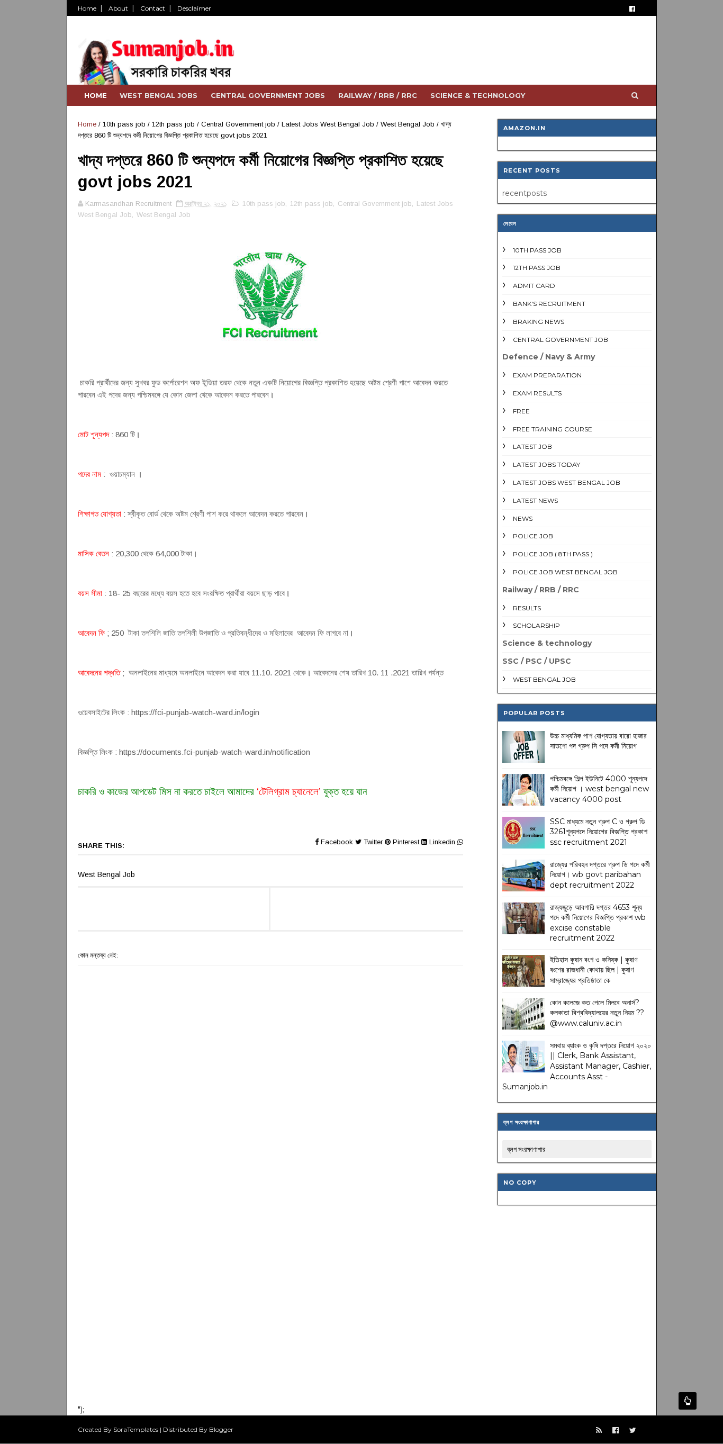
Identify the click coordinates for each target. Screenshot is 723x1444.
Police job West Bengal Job (565, 572)
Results (527, 608)
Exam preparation (547, 375)
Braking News (538, 322)
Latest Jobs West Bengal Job (328, 124)
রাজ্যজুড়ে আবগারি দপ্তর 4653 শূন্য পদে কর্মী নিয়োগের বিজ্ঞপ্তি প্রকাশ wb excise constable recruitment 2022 (598, 922)
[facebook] (632, 8)
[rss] (599, 1430)
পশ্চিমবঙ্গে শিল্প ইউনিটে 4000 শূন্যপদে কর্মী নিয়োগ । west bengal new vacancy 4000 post (599, 789)
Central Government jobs (268, 95)
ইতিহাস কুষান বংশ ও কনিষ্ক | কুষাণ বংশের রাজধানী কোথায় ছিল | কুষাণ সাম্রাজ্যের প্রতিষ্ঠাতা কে (593, 970)
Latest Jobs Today (546, 464)
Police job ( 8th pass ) (553, 554)
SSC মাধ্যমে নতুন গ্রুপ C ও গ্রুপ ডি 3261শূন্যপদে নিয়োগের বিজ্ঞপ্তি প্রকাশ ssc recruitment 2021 (598, 832)
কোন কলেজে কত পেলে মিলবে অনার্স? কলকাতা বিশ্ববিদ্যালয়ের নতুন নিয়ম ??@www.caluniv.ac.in (597, 1013)
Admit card (534, 286)
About (118, 8)
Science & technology (477, 95)
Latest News (535, 500)
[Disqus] (270, 1258)
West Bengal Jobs (158, 95)
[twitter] (632, 1430)
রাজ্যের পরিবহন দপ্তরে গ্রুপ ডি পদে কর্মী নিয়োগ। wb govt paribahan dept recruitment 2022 (600, 875)
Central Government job (238, 124)
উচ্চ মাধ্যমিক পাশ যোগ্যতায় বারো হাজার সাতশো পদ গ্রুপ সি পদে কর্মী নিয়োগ (598, 741)
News (522, 518)
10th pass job (124, 124)
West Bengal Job (408, 124)
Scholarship (536, 625)
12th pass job (173, 124)
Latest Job (532, 446)
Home (87, 8)
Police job (533, 536)
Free (521, 411)
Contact (152, 8)
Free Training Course (552, 429)
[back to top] (688, 1401)
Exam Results (537, 393)
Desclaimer (194, 8)
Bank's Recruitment (549, 304)
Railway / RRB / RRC (377, 95)
